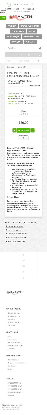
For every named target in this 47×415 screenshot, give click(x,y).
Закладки (16, 42)
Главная (12, 26)
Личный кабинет (32, 36)
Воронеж (11, 395)
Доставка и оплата (29, 26)
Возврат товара (13, 322)
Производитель (24, 61)
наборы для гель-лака (15, 226)
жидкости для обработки (17, 237)
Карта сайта (12, 366)
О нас (10, 336)
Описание (10, 67)
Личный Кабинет (14, 313)
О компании (18, 31)
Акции (32, 31)
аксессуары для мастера (16, 241)
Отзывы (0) (22, 67)
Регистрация (13, 36)
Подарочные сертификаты (17, 363)
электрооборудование (16, 230)
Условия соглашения (15, 346)
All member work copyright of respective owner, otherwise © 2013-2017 (12, 407)
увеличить (33, 85)
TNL (38, 61)
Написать (30, 104)
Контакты (30, 42)
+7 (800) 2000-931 (15, 383)
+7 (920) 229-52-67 (15, 389)
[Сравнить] (32, 130)
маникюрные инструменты (17, 234)
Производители (13, 360)
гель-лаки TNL (31, 222)
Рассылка (11, 325)
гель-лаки (18, 222)
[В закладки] (14, 130)
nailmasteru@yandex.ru (16, 392)
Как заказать (12, 339)
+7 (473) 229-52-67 (15, 386)
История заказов (14, 316)
